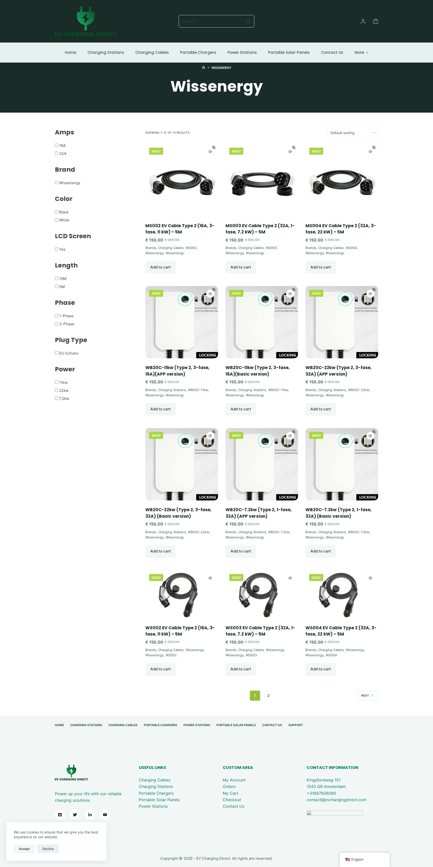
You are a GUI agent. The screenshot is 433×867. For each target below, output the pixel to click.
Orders (229, 786)
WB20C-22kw (358, 390)
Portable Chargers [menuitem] (198, 52)
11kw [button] (63, 382)
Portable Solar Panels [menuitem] (289, 52)
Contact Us (233, 806)
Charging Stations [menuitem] (105, 52)
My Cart (230, 793)
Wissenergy (154, 253)
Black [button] (64, 212)
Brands (150, 248)
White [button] (64, 220)
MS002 (191, 248)
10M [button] (62, 278)
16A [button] (62, 145)
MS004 (351, 248)
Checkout (232, 799)
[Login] (363, 21)
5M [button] (62, 286)
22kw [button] (64, 390)
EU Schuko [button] (68, 353)
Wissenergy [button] (69, 182)
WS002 (171, 655)
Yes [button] (62, 249)
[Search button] (248, 21)
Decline (48, 849)
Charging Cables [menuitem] (152, 52)
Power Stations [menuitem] (242, 52)
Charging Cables (171, 248)
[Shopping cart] (375, 21)
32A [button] (62, 153)
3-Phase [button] (66, 324)
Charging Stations (172, 390)
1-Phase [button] (66, 316)
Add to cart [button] (160, 267)
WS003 (251, 655)
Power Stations (153, 806)
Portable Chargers (156, 793)
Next (365, 695)
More (359, 52)
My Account (234, 779)
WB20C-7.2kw (278, 532)
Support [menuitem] (295, 725)
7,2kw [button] (64, 398)
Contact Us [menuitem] (332, 52)
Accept (24, 849)
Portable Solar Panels (159, 799)
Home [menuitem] (70, 52)
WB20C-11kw (198, 390)
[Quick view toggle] (210, 152)
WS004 (331, 655)
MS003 (271, 248)
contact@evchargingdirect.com (336, 799)
